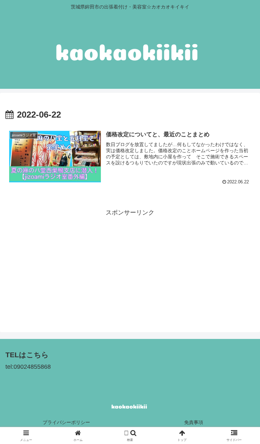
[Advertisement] (130, 265)
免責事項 (193, 422)
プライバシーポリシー (66, 422)
